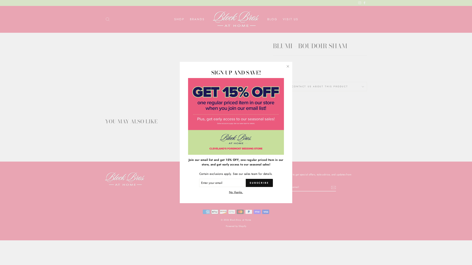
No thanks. (236, 192)
